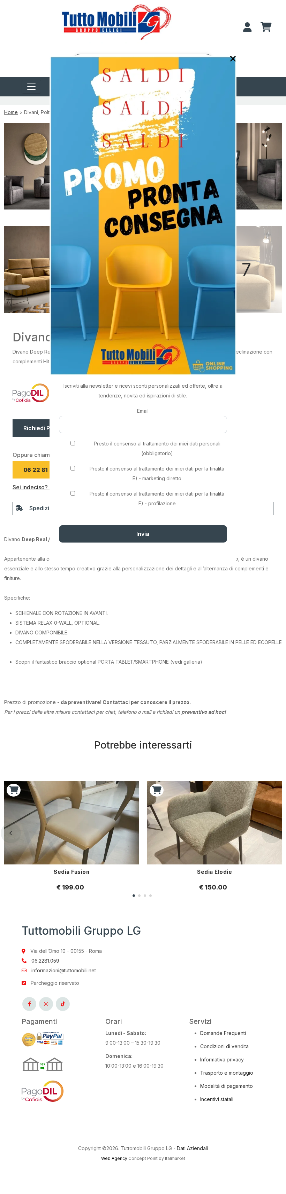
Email (143, 411)
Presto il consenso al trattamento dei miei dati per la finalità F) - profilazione (157, 498)
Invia (142, 533)
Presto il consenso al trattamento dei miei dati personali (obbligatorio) (157, 448)
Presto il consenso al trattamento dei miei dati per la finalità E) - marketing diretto (157, 473)
